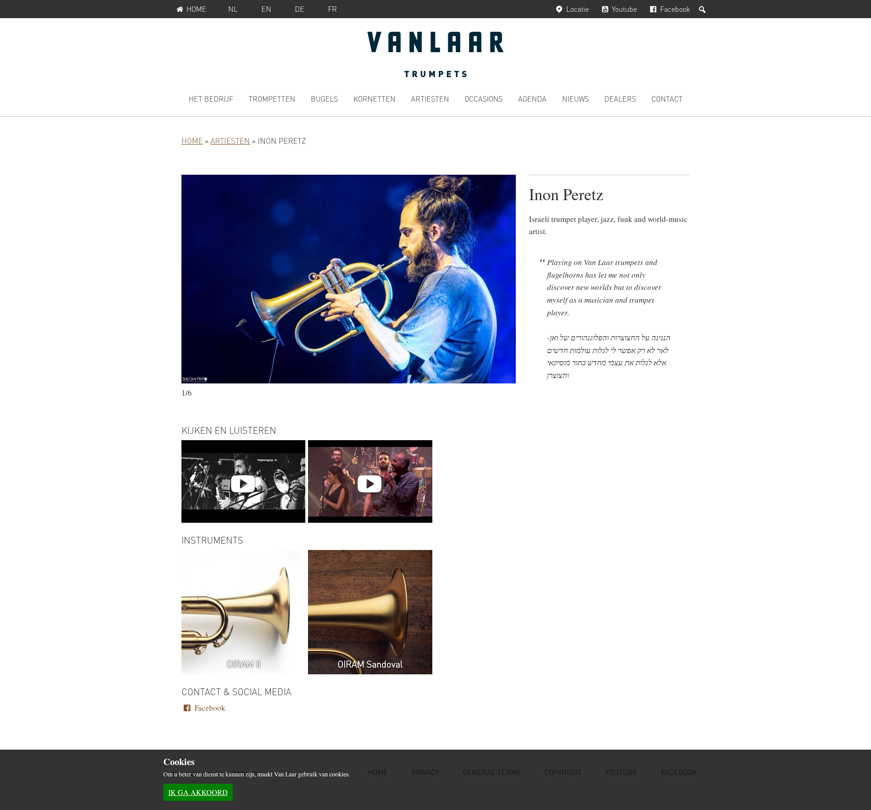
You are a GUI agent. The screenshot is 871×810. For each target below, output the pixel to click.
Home (196, 9)
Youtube (624, 9)
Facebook (675, 9)
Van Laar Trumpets (435, 54)
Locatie (577, 9)
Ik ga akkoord (198, 792)
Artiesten (230, 141)
